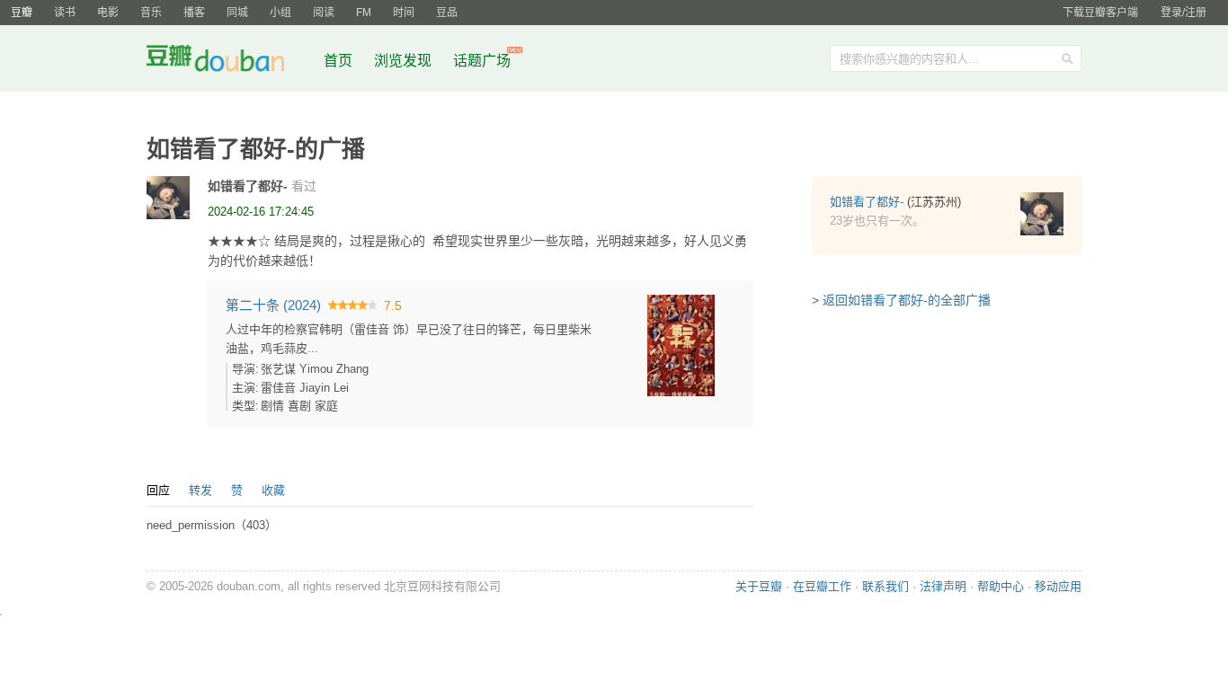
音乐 (151, 12)
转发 (200, 490)
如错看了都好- (248, 186)
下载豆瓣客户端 (1100, 12)
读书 (65, 12)
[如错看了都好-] (168, 197)
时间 (403, 12)
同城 (237, 12)
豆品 (447, 12)
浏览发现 (404, 60)
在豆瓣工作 (822, 586)
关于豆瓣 (758, 586)
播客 (194, 12)
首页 (338, 60)
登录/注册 (1183, 12)
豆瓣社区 (229, 61)
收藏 (273, 490)
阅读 (323, 12)
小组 (280, 12)
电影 (108, 12)
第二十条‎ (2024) (273, 305)
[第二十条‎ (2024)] (681, 344)
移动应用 (1058, 586)
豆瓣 (21, 12)
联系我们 (885, 586)
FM (363, 12)
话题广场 (482, 60)
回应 (158, 490)
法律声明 (943, 586)
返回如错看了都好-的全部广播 (907, 300)
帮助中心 (1000, 586)
